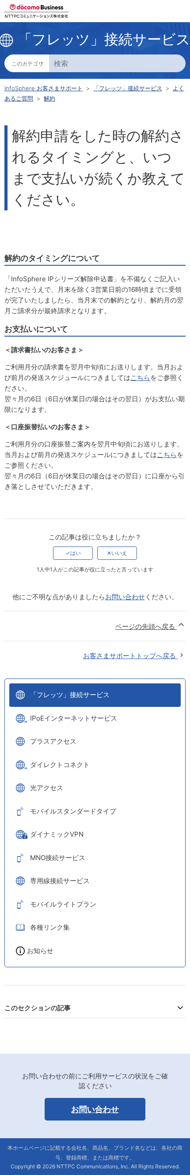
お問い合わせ (125, 597)
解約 (49, 98)
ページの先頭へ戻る (146, 626)
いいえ (119, 553)
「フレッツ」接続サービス (127, 88)
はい (75, 553)
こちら (140, 377)
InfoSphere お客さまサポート (43, 88)
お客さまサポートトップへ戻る (130, 655)
